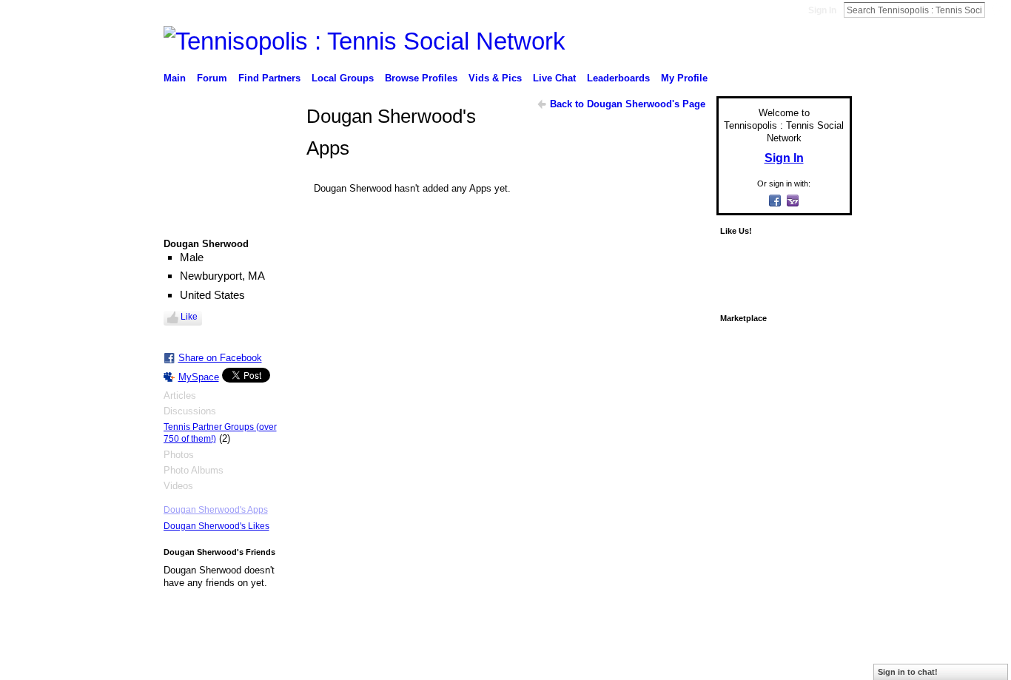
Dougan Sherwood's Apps (216, 510)
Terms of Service (818, 653)
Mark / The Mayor (277, 653)
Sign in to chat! (908, 671)
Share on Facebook (220, 357)
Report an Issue (742, 653)
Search (997, 9)
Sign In (822, 10)
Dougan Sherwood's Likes (216, 526)
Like (189, 317)
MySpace (198, 377)
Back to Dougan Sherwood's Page (627, 104)
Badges (683, 653)
